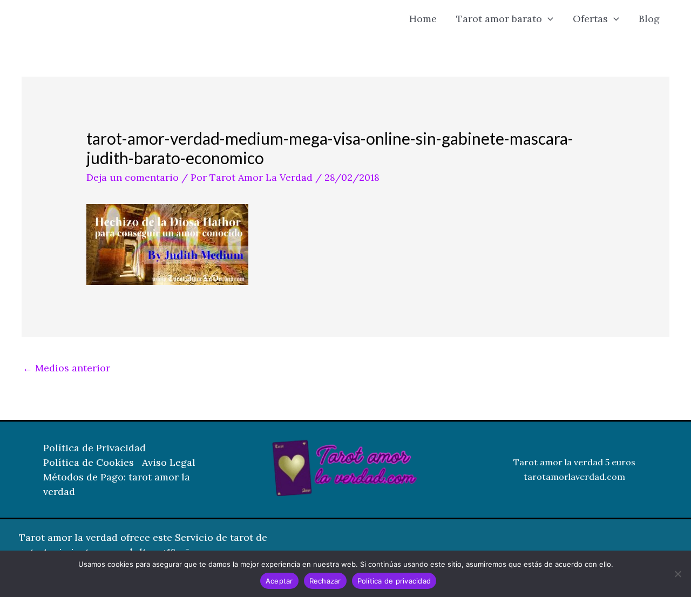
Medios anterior (66, 368)
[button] (547, 19)
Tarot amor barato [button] (499, 18)
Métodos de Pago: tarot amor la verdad (116, 484)
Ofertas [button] (590, 18)
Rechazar (325, 580)
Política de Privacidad (94, 448)
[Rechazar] (677, 573)
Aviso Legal (168, 462)
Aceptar (279, 580)
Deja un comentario (132, 177)
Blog (649, 18)
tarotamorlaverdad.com (574, 476)
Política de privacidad (394, 580)
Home (423, 18)
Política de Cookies (88, 462)
